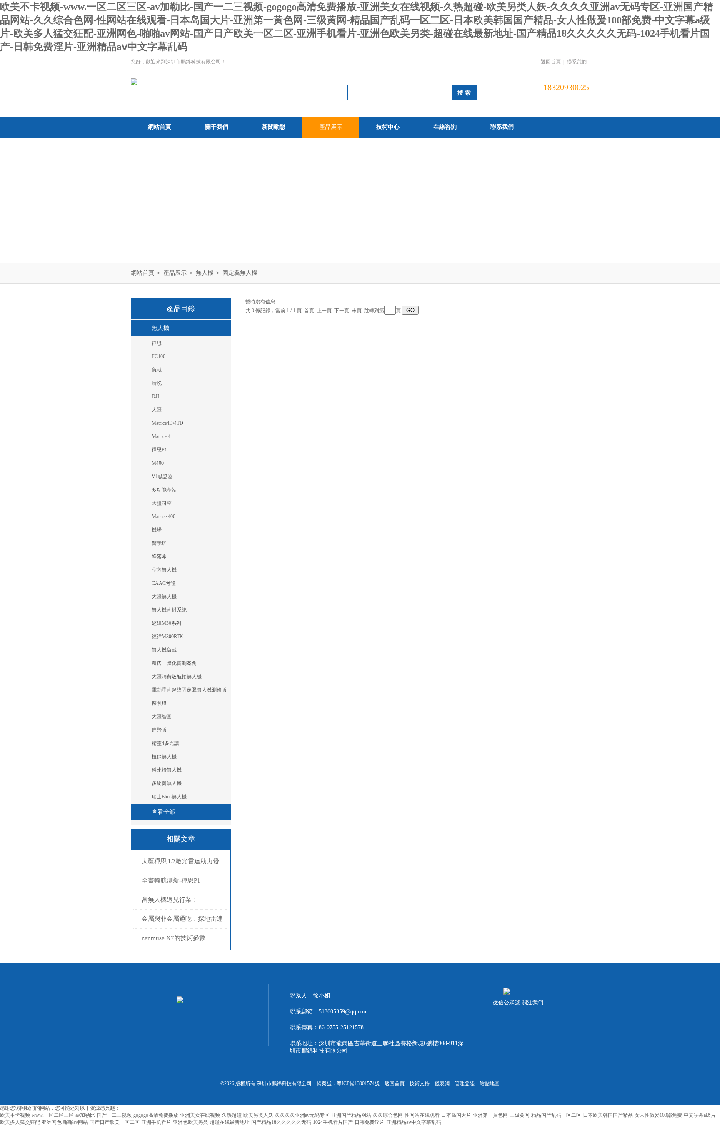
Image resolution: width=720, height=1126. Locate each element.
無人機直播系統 (169, 610)
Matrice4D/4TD (167, 423)
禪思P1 (159, 450)
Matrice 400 (163, 516)
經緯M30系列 (166, 623)
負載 (157, 370)
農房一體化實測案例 (174, 663)
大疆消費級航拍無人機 (177, 677)
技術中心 (388, 127)
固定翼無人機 (240, 273)
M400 (158, 463)
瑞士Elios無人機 (169, 797)
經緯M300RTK (167, 636)
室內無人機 (164, 570)
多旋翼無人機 (167, 783)
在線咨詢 (445, 127)
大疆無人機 (164, 596)
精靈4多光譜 (165, 743)
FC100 (158, 356)
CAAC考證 (164, 583)
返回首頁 (551, 62)
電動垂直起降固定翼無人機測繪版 (189, 690)
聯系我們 (577, 62)
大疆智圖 (162, 717)
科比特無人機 (167, 770)
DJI (155, 396)
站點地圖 (490, 1083)
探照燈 (159, 703)
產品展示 (330, 127)
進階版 (159, 730)
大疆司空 (162, 503)
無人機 (204, 273)
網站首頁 (159, 127)
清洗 (157, 383)
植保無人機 (164, 757)
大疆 (157, 410)
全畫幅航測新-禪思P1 (171, 880)
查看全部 (163, 812)
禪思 (157, 343)
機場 (157, 530)
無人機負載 (164, 650)
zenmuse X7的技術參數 (173, 938)
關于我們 (216, 127)
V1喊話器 (162, 476)
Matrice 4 (161, 436)
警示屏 (159, 543)
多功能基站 (164, 490)
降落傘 (159, 556)
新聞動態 (273, 127)
